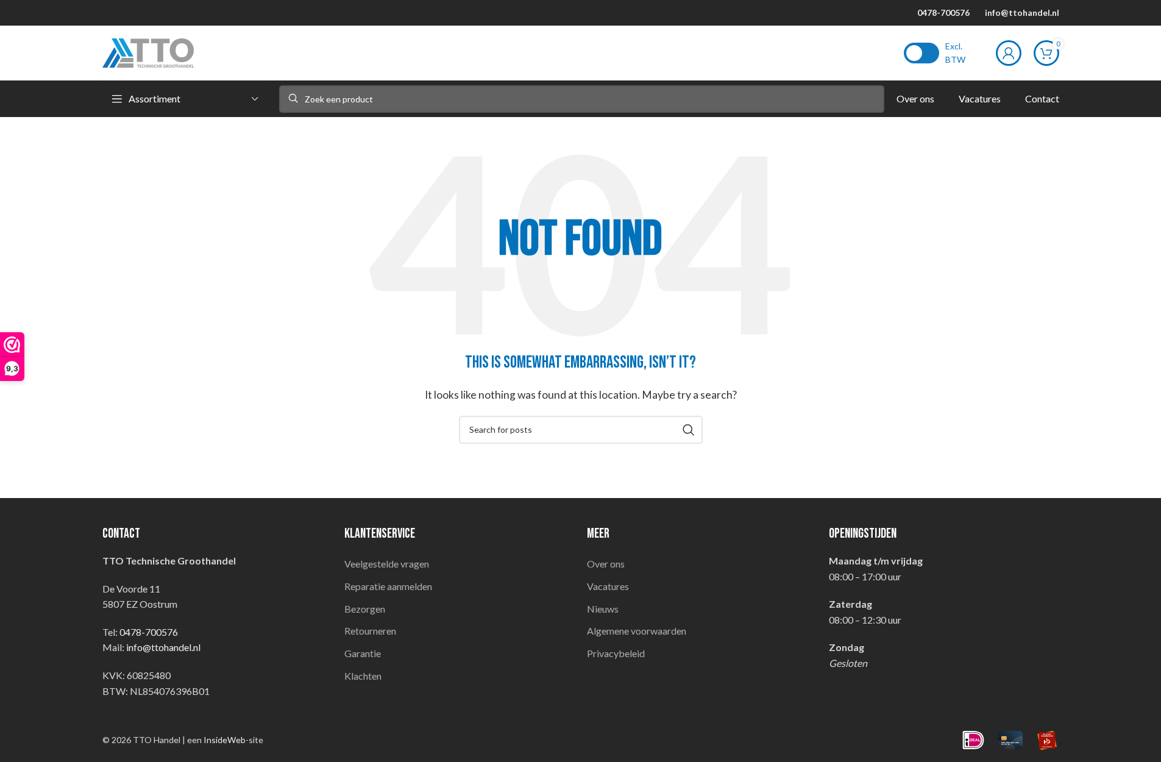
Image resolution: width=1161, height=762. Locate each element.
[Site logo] (148, 51)
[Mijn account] (1009, 53)
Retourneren (370, 630)
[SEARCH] (689, 430)
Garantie (362, 653)
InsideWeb (225, 740)
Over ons (606, 563)
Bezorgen (364, 608)
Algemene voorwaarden (636, 630)
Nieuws (603, 608)
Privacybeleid (616, 653)
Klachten (363, 676)
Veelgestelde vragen (386, 563)
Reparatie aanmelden (388, 586)
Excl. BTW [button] (955, 53)
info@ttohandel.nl (1022, 12)
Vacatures (608, 586)
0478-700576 (943, 12)
